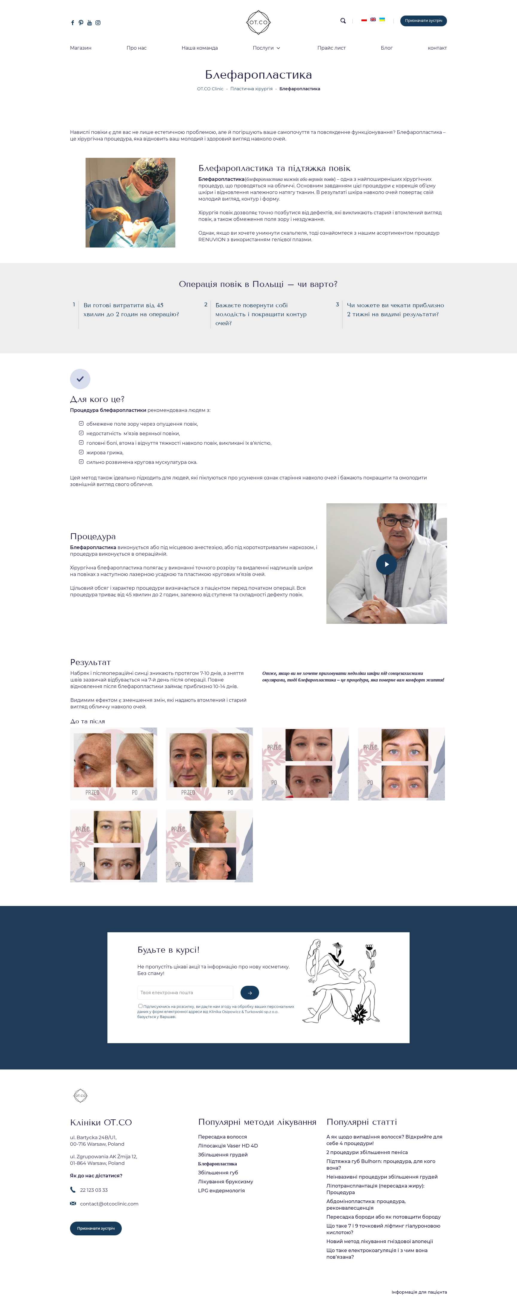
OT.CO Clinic (210, 88)
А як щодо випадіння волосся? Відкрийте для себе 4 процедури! (384, 1140)
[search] (343, 22)
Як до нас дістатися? (96, 1176)
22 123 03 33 (94, 1190)
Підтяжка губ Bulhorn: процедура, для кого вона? (380, 1165)
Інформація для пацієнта (419, 1292)
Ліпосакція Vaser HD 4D (228, 1146)
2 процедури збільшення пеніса (367, 1152)
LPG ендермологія (221, 1191)
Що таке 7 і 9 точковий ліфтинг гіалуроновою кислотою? (383, 1229)
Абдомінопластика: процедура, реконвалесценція (366, 1205)
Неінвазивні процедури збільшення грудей (382, 1177)
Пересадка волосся (222, 1137)
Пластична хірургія (251, 88)
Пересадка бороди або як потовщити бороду (383, 1217)
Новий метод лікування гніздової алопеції (379, 1241)
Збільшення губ (218, 1173)
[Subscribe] (250, 993)
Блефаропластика (217, 1164)
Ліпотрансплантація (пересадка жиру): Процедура (375, 1189)
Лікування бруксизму (225, 1182)
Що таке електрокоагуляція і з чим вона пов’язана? (377, 1254)
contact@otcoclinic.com (109, 1204)
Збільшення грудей (223, 1155)
